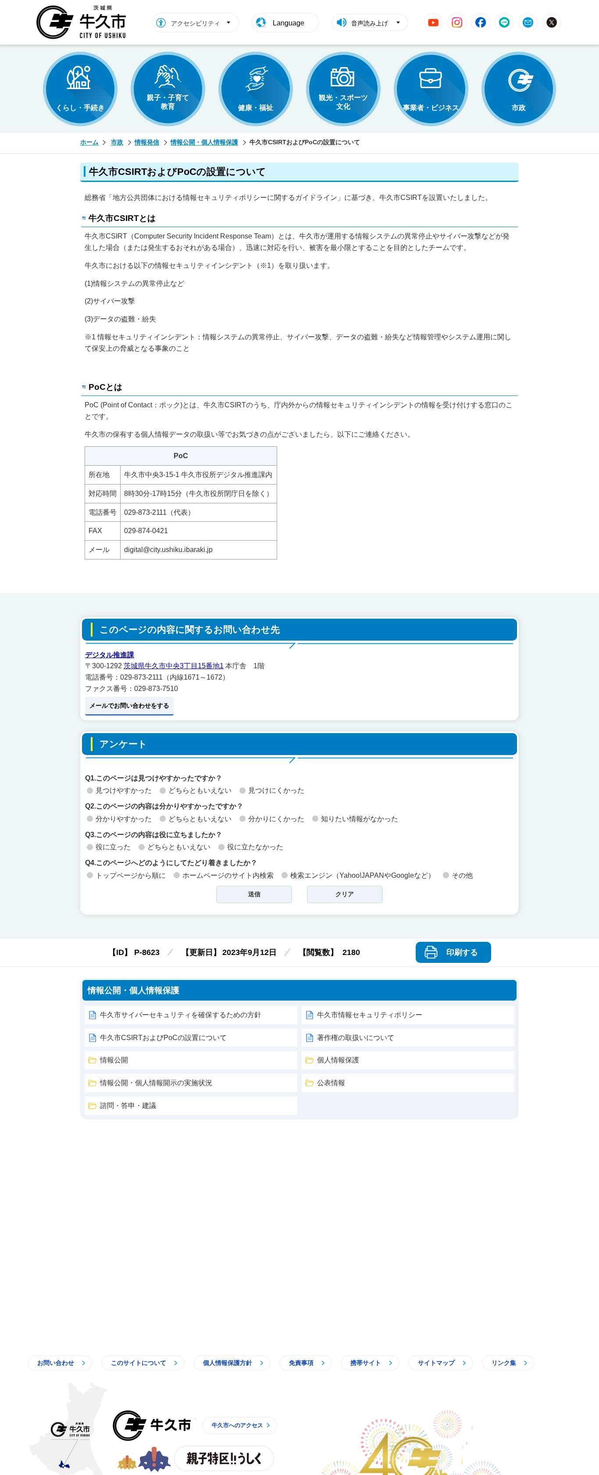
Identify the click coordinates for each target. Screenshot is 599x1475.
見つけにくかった (276, 790)
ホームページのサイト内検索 (228, 875)
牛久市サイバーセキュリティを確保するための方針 (180, 1015)
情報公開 (114, 1060)
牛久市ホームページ (83, 22)
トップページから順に (131, 875)
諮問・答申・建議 (128, 1105)
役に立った (113, 847)
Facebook (480, 22)
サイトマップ (436, 1362)
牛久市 (152, 1425)
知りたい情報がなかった (359, 819)
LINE (504, 22)
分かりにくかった (276, 819)
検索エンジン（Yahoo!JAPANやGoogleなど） (362, 875)
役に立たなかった (255, 847)
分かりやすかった (124, 819)
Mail (528, 22)
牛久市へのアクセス (237, 1425)
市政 (519, 107)
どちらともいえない (200, 790)
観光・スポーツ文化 (343, 102)
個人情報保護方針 (227, 1362)
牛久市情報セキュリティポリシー (369, 1015)
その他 (462, 875)
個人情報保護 (338, 1060)
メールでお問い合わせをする (129, 705)
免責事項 (301, 1362)
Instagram (457, 22)
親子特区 (224, 1458)
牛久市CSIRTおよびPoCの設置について (163, 1037)
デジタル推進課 (109, 655)
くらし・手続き (80, 107)
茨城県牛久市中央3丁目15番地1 (174, 666)
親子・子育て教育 (168, 102)
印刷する (462, 952)
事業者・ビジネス (431, 107)
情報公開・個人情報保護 (204, 142)
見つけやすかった (124, 790)
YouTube (433, 22)
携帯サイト (365, 1362)
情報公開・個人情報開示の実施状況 (156, 1083)
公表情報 (331, 1083)
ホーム (89, 142)
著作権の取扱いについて (355, 1037)
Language (288, 23)
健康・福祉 (255, 107)
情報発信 (147, 142)
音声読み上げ (369, 23)
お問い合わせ (55, 1362)
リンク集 (504, 1362)
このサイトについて (138, 1362)
